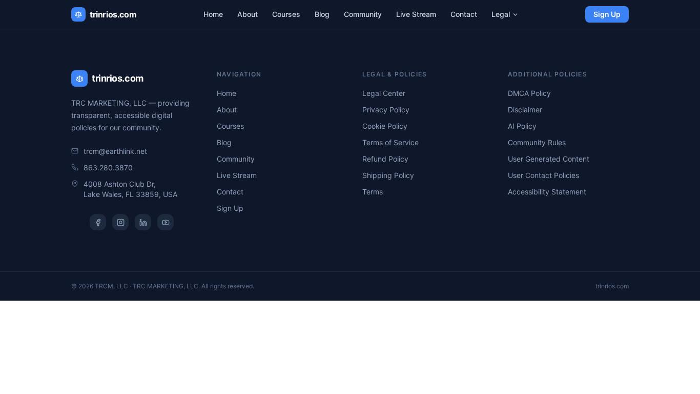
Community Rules (537, 142)
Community (363, 14)
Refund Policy (385, 158)
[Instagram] (120, 222)
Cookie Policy (384, 126)
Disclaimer (525, 109)
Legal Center (383, 93)
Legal (500, 14)
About (247, 14)
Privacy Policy (385, 109)
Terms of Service (390, 142)
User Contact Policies (543, 175)
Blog (322, 14)
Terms (372, 191)
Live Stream (416, 14)
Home (213, 14)
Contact (463, 14)
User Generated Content (548, 158)
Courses (286, 14)
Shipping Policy (388, 175)
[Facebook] (98, 222)
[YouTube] (165, 222)
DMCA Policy (529, 93)
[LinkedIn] (143, 222)
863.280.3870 (108, 167)
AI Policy (522, 126)
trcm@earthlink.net (115, 151)
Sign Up (607, 14)
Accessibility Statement (547, 191)
